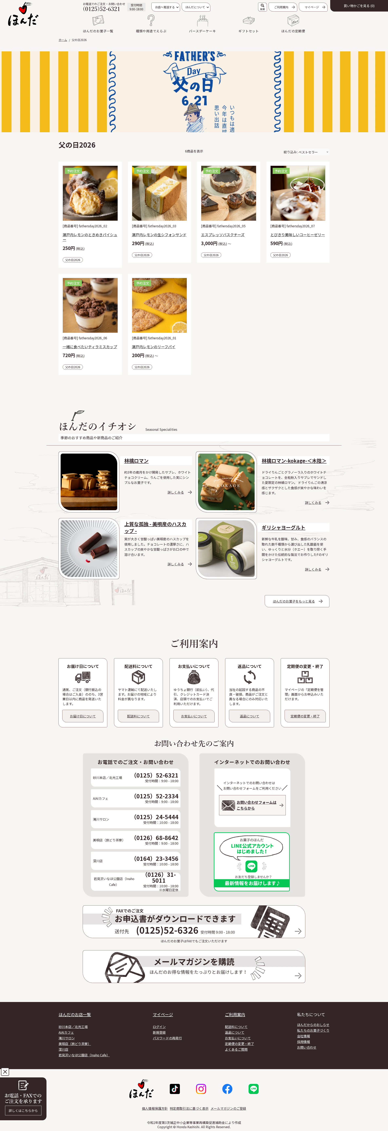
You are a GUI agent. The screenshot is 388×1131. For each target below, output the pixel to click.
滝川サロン (67, 1038)
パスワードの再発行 (167, 1038)
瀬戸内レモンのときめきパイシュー (90, 237)
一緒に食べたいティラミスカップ (90, 346)
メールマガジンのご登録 (228, 1108)
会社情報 (303, 1036)
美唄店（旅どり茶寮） (75, 1043)
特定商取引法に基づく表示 (189, 1108)
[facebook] (227, 1089)
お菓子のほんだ (23, 14)
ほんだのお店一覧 (75, 1015)
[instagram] (201, 1089)
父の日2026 (72, 260)
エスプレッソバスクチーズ (223, 234)
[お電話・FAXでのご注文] (23, 1099)
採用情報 (303, 1041)
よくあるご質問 (236, 1049)
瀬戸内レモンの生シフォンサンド (159, 234)
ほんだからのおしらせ (313, 1024)
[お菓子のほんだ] (141, 1088)
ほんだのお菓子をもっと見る (294, 601)
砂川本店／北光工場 (73, 1026)
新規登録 (159, 1032)
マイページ (163, 1015)
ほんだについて (195, 7)
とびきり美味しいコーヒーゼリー (297, 234)
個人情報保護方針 (155, 1108)
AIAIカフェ (66, 1032)
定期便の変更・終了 (239, 1043)
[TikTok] (175, 1089)
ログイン (159, 1026)
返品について (234, 1032)
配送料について (236, 1026)
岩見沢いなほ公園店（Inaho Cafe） (84, 1055)
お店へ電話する (165, 7)
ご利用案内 (281, 7)
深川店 (63, 1049)
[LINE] (254, 1089)
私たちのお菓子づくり (313, 1030)
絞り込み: (290, 152)
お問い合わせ (306, 1047)
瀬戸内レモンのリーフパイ (153, 346)
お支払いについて (238, 1038)
